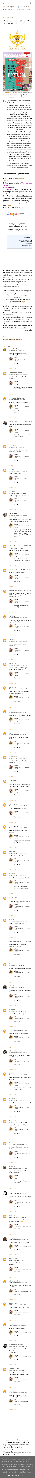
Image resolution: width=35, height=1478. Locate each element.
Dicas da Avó (13, 1259)
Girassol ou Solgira (15, 349)
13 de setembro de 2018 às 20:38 (18, 805)
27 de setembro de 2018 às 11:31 (17, 1305)
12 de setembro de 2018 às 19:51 (17, 447)
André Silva (12, 446)
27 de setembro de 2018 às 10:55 (18, 1282)
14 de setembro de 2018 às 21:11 (23, 1018)
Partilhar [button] (5, 337)
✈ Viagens (6, 9)
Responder (12, 369)
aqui (9, 205)
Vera (10, 570)
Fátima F (11, 733)
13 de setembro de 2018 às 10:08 (18, 688)
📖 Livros (6, 7)
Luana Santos (13, 1391)
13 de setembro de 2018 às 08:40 (21, 569)
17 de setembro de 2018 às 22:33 (18, 1100)
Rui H (10, 941)
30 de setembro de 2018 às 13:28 (18, 1346)
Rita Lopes (12, 491)
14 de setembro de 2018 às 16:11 (17, 987)
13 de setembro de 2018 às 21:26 (18, 828)
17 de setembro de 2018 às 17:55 (18, 1075)
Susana (11, 546)
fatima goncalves (14, 1281)
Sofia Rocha (12, 640)
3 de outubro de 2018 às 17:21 (23, 1379)
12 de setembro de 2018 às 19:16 (17, 399)
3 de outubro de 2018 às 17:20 (23, 1291)
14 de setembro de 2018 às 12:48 (18, 921)
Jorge (10, 1030)
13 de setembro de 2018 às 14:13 (18, 758)
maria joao (12, 852)
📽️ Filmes (13, 7)
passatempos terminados (15, 339)
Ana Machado (13, 513)
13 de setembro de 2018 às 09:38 (18, 617)
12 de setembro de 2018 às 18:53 (18, 374)
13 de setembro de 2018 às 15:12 (17, 782)
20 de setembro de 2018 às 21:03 (18, 1144)
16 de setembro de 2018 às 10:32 (18, 1052)
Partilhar (10, 189)
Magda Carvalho (14, 1238)
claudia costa (13, 1121)
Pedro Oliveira (13, 804)
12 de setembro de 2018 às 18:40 (18, 350)
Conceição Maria (14, 1369)
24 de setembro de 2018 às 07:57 (18, 1217)
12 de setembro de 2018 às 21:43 (18, 471)
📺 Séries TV (21, 7)
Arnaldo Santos (14, 780)
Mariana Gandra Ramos (16, 398)
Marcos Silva (13, 897)
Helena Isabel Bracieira (16, 1051)
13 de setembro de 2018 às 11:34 (18, 712)
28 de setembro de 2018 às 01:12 (18, 1325)
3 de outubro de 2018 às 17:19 (23, 1226)
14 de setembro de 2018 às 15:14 (18, 965)
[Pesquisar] (31, 3)
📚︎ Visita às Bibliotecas (18, 9)
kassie (11, 590)
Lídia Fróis (12, 1216)
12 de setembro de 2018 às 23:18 (22, 545)
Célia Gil (11, 422)
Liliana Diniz (13, 1166)
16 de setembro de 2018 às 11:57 (23, 1061)
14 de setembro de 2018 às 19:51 (18, 1011)
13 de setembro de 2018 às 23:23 (18, 875)
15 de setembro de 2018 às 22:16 (21, 1030)
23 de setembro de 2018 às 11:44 (18, 1193)
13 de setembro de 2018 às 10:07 (18, 641)
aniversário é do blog (10, 92)
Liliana (16, 358)
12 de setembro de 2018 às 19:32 (23, 422)
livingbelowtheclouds (16, 1344)
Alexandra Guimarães (15, 373)
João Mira (12, 986)
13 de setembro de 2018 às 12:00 (18, 734)
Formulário (18, 207)
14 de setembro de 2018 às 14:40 (22, 941)
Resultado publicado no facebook (17, 49)
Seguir (7, 187)
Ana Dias (11, 469)
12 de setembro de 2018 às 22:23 (18, 515)
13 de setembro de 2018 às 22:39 (18, 853)
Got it (25, 1476)
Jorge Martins (13, 826)
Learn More (14, 1476)
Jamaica (11, 1192)
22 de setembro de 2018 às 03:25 (18, 1168)
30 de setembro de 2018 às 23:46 (18, 1392)
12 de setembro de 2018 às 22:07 (18, 493)
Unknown (12, 711)
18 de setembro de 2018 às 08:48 (18, 1122)
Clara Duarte (13, 757)
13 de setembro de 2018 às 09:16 (22, 590)
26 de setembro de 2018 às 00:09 (18, 1239)
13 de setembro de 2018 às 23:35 (18, 899)
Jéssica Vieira (13, 1303)
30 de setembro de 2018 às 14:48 (18, 1370)
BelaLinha (12, 616)
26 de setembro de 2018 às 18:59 (18, 1260)
